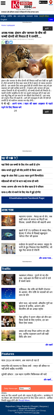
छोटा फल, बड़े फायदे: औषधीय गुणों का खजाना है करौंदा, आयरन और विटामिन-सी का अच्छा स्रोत (35, 306)
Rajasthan (10, 406)
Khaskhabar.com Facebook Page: (27, 198)
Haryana (43, 406)
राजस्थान (29, 16)
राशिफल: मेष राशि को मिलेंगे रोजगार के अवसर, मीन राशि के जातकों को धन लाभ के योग (35, 292)
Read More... (25, 400)
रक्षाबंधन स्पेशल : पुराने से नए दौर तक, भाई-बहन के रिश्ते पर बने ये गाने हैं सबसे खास (35, 278)
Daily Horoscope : (11, 388)
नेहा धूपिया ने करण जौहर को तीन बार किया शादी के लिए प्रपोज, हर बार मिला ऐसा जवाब (35, 320)
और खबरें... (48, 379)
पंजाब (36, 16)
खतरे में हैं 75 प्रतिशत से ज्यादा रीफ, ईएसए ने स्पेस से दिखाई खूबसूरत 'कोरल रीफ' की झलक (35, 233)
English (4, 19)
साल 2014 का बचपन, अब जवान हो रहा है (20, 360)
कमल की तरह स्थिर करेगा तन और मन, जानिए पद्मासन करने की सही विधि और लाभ (34, 334)
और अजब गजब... (46, 258)
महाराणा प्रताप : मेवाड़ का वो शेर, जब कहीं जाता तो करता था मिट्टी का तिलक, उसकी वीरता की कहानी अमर (35, 219)
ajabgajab (11, 25)
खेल (14, 16)
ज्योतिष (9, 16)
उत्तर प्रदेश (21, 16)
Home (3, 25)
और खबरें (49, 345)
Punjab (34, 406)
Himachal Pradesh (27, 408)
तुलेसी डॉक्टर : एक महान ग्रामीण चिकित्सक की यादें (24, 374)
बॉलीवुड (3, 16)
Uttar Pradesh (23, 406)
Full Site (35, 413)
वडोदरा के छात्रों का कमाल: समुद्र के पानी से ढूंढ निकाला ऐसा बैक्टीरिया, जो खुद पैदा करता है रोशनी (35, 247)
